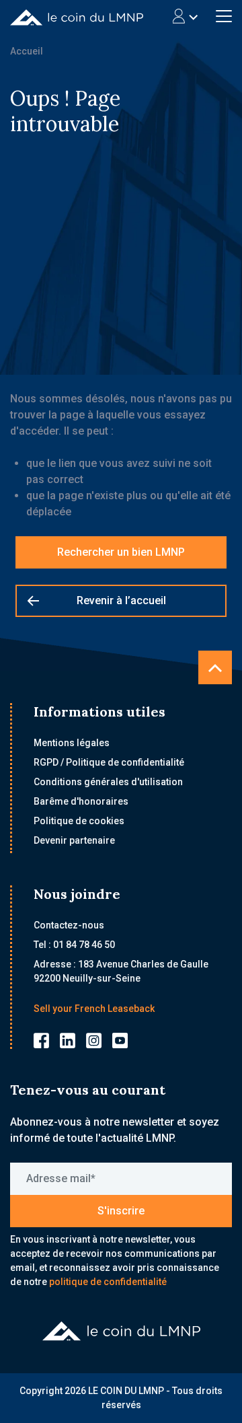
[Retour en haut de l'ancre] (215, 667)
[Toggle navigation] (185, 16)
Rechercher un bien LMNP (121, 552)
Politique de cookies (79, 820)
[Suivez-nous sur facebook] (41, 1039)
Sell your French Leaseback (94, 1008)
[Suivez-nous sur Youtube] (120, 1039)
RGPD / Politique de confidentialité (109, 762)
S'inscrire (121, 1210)
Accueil (26, 51)
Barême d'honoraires (81, 801)
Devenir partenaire (74, 840)
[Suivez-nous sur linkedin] (67, 1039)
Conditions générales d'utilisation (108, 781)
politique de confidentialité (108, 1281)
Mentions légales (72, 742)
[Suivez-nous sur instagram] (94, 1039)
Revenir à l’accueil (121, 600)
